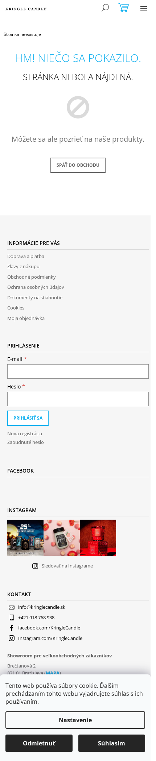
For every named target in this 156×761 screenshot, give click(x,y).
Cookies (15, 307)
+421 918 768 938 (36, 617)
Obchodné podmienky (31, 277)
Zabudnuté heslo (25, 442)
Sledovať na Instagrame (67, 565)
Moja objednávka (26, 318)
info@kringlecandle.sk (41, 607)
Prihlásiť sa (27, 418)
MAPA (52, 673)
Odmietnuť (39, 743)
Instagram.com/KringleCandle (50, 638)
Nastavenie (75, 720)
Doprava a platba (25, 256)
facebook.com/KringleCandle (49, 627)
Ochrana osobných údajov (35, 287)
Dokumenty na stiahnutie (34, 297)
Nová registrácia (24, 433)
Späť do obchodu (78, 165)
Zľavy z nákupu (23, 266)
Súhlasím (111, 743)
